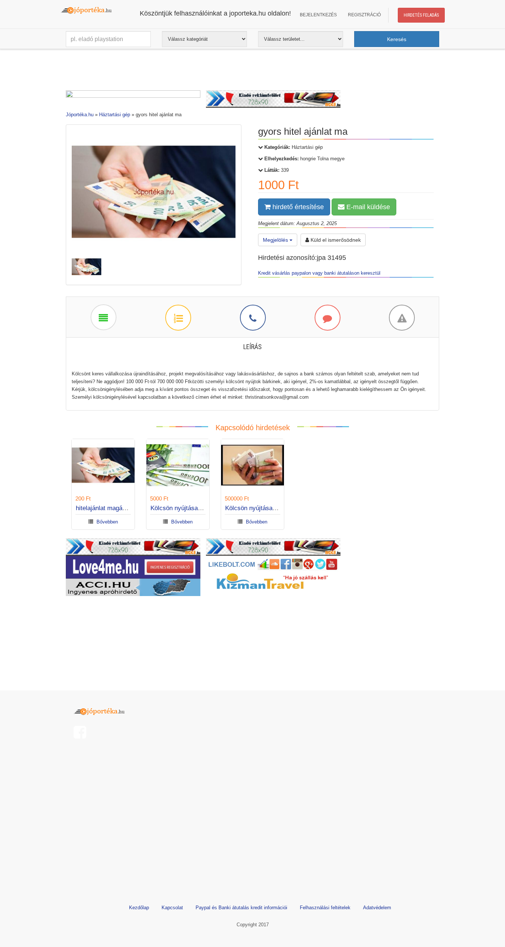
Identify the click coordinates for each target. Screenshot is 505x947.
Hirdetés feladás (421, 15)
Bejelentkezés (318, 14)
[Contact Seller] (252, 317)
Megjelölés (276, 240)
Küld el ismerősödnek (335, 240)
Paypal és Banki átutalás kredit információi (241, 907)
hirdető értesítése (297, 207)
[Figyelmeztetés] (401, 317)
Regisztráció (364, 14)
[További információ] (178, 317)
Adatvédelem (377, 907)
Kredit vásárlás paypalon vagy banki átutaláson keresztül (319, 273)
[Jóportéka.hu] (101, 710)
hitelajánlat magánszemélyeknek (121, 508)
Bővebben (107, 522)
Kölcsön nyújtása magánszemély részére (207, 508)
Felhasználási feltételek (325, 907)
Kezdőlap (139, 907)
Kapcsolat (172, 907)
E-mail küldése (367, 207)
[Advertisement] (252, 71)
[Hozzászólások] (327, 317)
